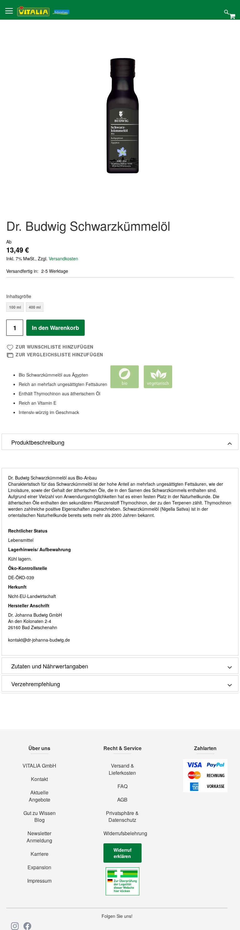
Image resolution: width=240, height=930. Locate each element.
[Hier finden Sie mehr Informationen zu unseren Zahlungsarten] (205, 790)
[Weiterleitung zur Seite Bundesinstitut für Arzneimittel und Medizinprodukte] (122, 893)
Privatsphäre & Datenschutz (122, 817)
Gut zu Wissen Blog (39, 817)
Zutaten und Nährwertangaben (49, 666)
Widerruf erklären (122, 853)
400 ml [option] (35, 307)
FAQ (123, 786)
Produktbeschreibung (37, 442)
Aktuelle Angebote (39, 796)
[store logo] (43, 10)
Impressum (39, 880)
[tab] (120, 442)
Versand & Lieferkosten (122, 769)
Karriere (39, 853)
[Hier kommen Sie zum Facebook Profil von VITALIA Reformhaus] (27, 926)
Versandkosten (63, 258)
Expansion (39, 867)
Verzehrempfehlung (35, 684)
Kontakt (39, 779)
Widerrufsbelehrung (122, 833)
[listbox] (120, 307)
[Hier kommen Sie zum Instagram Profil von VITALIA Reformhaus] (15, 926)
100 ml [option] (15, 307)
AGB (122, 799)
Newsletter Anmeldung (39, 837)
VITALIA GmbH (39, 765)
